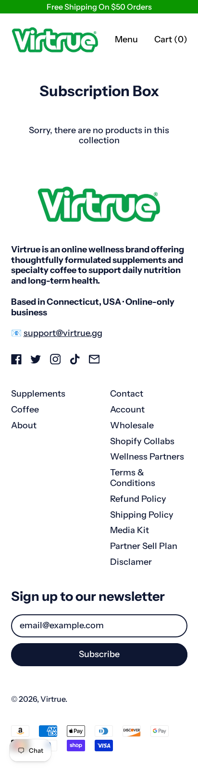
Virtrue (52, 699)
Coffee (25, 409)
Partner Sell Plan (143, 546)
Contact (126, 393)
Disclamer (131, 562)
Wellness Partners (147, 456)
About (24, 425)
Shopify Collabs (142, 441)
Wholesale (132, 425)
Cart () (170, 42)
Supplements (38, 393)
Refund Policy (138, 499)
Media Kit (129, 530)
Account (127, 409)
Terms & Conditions (132, 477)
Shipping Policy (141, 515)
